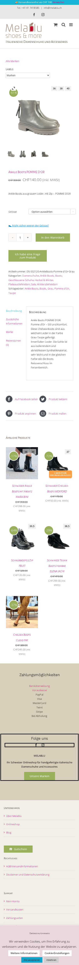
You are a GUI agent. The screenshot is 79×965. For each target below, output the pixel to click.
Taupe (12, 293)
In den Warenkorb (52, 237)
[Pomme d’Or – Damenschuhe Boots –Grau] (34, 154)
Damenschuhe (30, 275)
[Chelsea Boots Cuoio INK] (22, 598)
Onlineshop (13, 824)
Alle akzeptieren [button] (32, 959)
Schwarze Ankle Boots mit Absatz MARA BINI (22, 491)
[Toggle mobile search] (63, 25)
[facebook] (36, 745)
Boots (58, 275)
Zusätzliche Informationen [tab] (14, 321)
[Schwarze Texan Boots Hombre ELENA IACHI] (57, 524)
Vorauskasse (39, 690)
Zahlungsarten (14, 918)
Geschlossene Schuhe (21, 280)
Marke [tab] (9, 332)
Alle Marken (12, 61)
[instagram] (42, 745)
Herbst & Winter (44, 280)
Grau (50, 288)
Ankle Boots (47, 275)
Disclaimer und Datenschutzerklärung (27, 874)
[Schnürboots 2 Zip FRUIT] (22, 524)
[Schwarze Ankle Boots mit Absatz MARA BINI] (22, 449)
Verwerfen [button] (58, 2)
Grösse (13, 211)
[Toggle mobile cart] (56, 25)
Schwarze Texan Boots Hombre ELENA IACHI (57, 566)
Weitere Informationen (24, 953)
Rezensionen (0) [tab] (13, 343)
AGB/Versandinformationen (22, 866)
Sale (33, 284)
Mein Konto (13, 901)
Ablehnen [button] (51, 959)
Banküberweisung (39, 686)
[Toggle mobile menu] (71, 25)
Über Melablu (14, 816)
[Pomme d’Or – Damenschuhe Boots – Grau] (11, 154)
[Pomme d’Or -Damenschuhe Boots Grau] (23, 154)
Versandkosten (15, 909)
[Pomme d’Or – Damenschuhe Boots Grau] (45, 154)
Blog (8, 832)
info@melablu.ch (53, 7)
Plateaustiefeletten (19, 284)
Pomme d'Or (61, 288)
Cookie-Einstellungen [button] (57, 953)
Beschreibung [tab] (14, 311)
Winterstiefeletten (47, 284)
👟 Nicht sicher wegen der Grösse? (28, 225)
